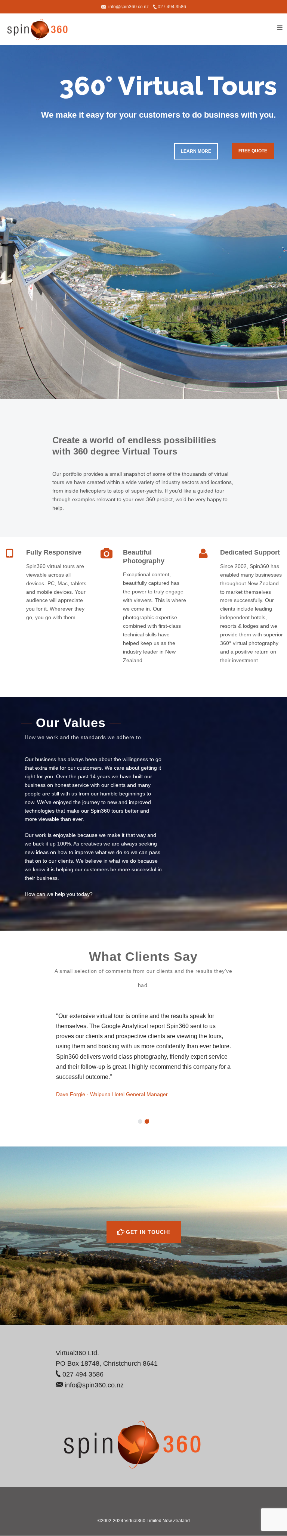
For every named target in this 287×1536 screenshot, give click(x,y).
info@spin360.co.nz (128, 6)
